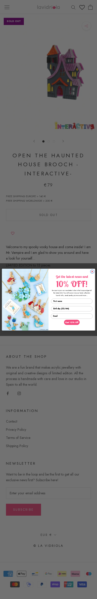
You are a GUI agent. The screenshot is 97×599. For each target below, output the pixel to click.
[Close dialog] (92, 271)
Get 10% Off (71, 322)
